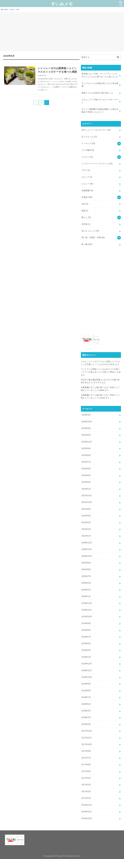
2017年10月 (86, 744)
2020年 (12, 9)
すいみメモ (62, 3)
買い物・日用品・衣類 (93, 237)
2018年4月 (86, 717)
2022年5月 (86, 475)
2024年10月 (86, 422)
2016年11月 (86, 812)
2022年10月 (86, 442)
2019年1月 (86, 657)
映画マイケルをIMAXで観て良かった (97, 93)
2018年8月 (86, 691)
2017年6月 (86, 764)
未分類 (85, 224)
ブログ (85, 170)
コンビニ (87, 157)
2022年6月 (86, 469)
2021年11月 (86, 495)
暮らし (86, 217)
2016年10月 (86, 818)
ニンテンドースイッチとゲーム (96, 164)
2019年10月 (86, 617)
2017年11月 (86, 738)
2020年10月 (86, 556)
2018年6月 (86, 704)
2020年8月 (86, 569)
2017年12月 (86, 731)
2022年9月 (86, 448)
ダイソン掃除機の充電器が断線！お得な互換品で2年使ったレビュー (99, 110)
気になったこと (90, 231)
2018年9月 (86, 684)
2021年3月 (86, 522)
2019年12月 (86, 603)
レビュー (87, 184)
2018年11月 (86, 670)
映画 (84, 211)
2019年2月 (86, 650)
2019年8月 (86, 630)
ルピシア (86, 177)
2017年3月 (86, 785)
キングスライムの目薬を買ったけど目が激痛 (99, 84)
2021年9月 (86, 509)
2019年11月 (86, 610)
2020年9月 (86, 563)
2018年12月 (86, 664)
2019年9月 (86, 623)
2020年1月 (86, 596)
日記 (84, 204)
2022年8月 (86, 455)
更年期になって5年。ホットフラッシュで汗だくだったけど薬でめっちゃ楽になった (99, 75)
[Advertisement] (62, 32)
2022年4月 (86, 482)
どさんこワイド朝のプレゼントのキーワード (99, 101)
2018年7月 (86, 697)
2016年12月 (86, 805)
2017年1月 (86, 798)
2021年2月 (86, 529)
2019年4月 (86, 643)
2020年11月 (86, 549)
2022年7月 (86, 462)
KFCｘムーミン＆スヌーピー (96, 130)
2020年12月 (86, 543)
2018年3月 (86, 724)
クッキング (88, 143)
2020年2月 (86, 590)
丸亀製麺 (87, 190)
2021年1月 (86, 536)
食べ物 (86, 244)
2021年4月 (86, 516)
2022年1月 (86, 489)
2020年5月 (86, 583)
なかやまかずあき (107, 364)
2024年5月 (86, 435)
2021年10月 (86, 502)
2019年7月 (86, 637)
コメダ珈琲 (87, 150)
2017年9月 (86, 751)
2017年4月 (86, 778)
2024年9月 (86, 428)
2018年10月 (86, 677)
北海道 (86, 197)
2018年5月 (86, 711)
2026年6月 (86, 415)
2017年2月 (86, 791)
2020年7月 (86, 576)
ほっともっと (89, 137)
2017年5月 (86, 771)
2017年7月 (86, 758)
